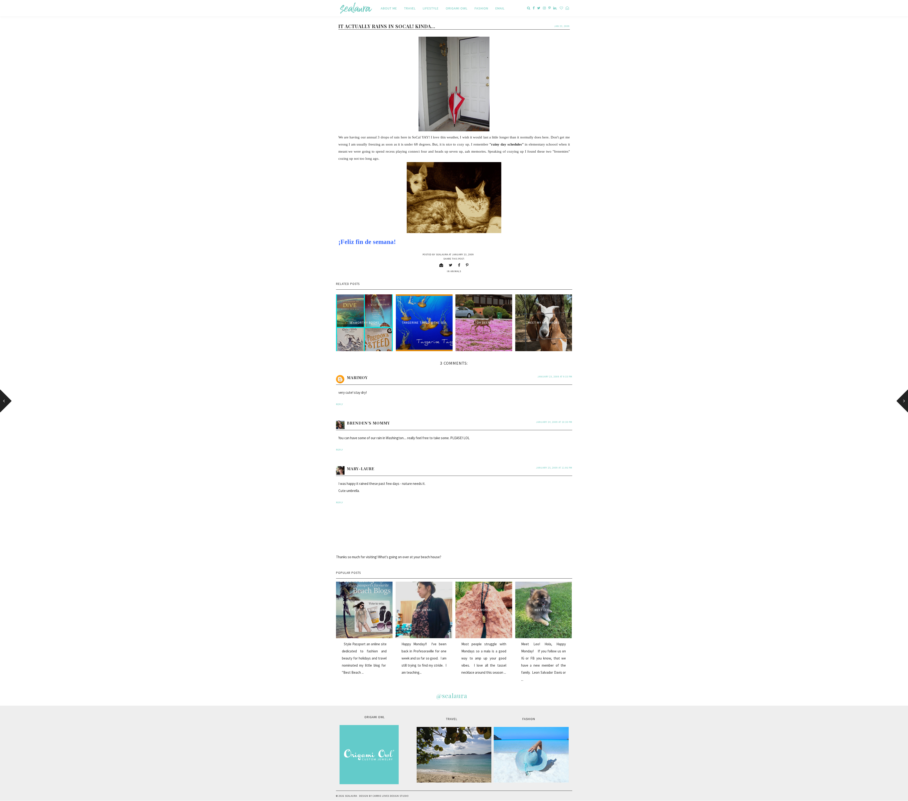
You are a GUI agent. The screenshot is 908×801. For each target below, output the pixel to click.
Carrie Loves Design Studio (391, 795)
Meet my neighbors (543, 323)
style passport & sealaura (364, 610)
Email (500, 8)
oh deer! (484, 323)
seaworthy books (364, 323)
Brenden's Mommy (368, 422)
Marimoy (357, 377)
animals (455, 271)
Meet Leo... (543, 610)
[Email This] (441, 265)
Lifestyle (431, 8)
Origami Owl (456, 8)
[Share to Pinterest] (467, 265)
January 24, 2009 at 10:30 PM (554, 422)
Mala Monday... (484, 610)
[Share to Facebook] (459, 265)
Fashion (481, 8)
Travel (410, 8)
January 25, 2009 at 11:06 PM (554, 467)
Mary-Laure (360, 468)
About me (389, 8)
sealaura (351, 795)
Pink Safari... (424, 610)
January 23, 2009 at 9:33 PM (554, 376)
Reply (339, 404)
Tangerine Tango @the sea (424, 323)
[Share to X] (450, 265)
